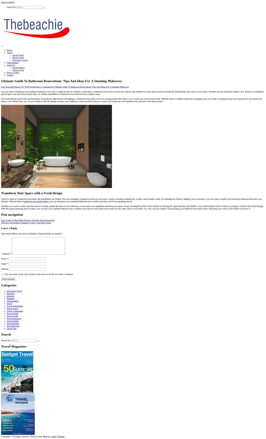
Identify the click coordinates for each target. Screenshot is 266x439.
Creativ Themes (57, 436)
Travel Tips (11, 328)
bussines (10, 296)
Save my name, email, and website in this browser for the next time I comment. (38, 274)
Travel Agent (18, 58)
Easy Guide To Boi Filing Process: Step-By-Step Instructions (27, 220)
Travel (9, 53)
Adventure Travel (20, 60)
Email (4, 264)
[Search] (44, 7)
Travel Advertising (15, 306)
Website (4, 269)
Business (10, 293)
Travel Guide (12, 316)
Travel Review (13, 326)
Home (9, 50)
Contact (10, 75)
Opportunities (13, 63)
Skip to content (7, 2)
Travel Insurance (14, 318)
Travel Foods (18, 55)
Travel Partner (13, 323)
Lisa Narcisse (7, 87)
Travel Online (13, 321)
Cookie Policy (18, 67)
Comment (6, 254)
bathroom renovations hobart (36, 201)
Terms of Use (18, 70)
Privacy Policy (13, 72)
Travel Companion (15, 311)
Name (4, 259)
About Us (11, 65)
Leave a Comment (82, 87)
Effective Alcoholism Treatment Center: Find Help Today (26, 223)
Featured (10, 298)
